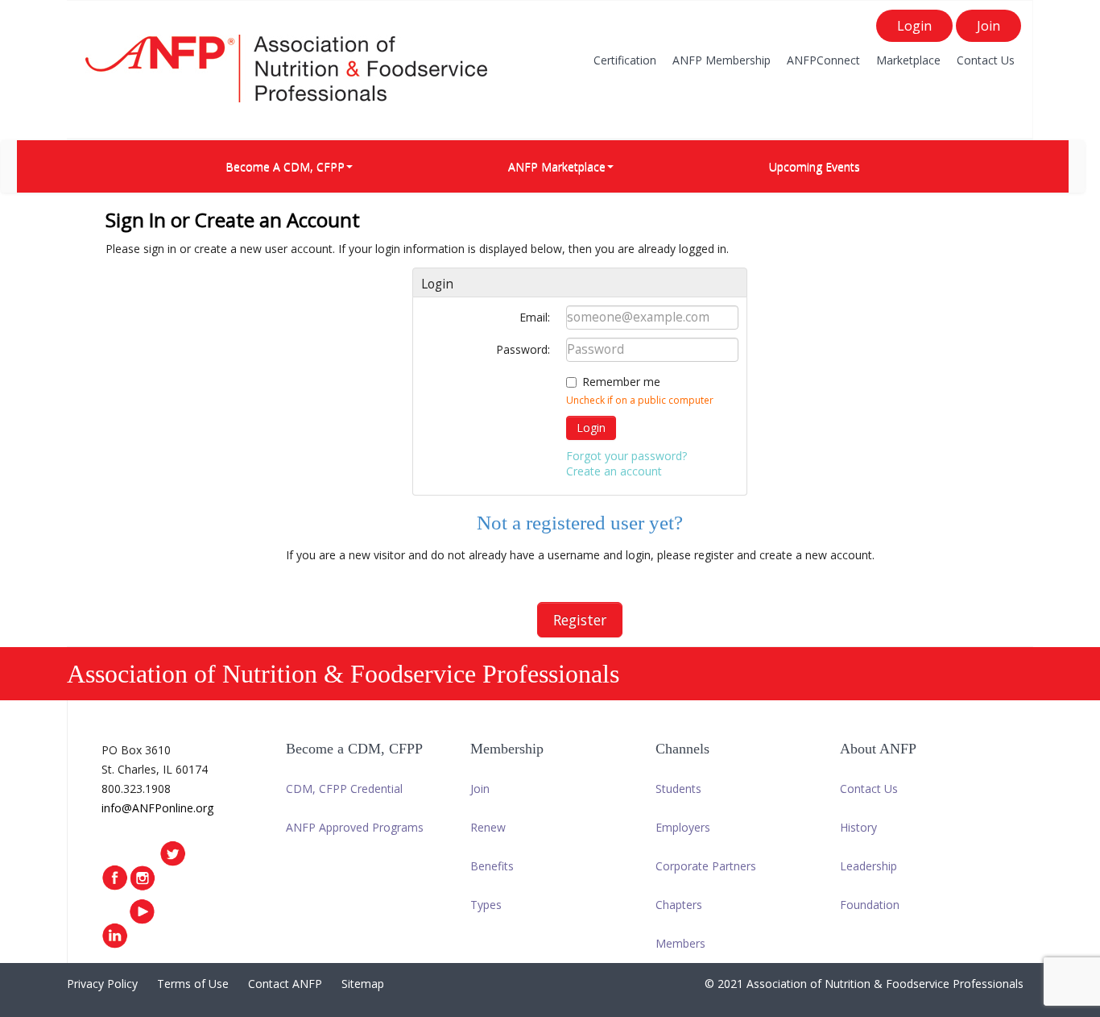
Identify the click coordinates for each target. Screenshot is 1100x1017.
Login (914, 26)
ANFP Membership (721, 60)
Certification (624, 60)
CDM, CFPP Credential (344, 788)
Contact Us (986, 60)
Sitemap (362, 983)
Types (486, 904)
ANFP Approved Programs (355, 827)
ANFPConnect (823, 60)
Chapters (678, 904)
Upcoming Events (814, 166)
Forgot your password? (626, 455)
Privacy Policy (102, 983)
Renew (488, 827)
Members (680, 943)
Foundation (869, 904)
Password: (523, 349)
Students (678, 788)
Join (988, 26)
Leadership (868, 866)
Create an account (614, 471)
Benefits (492, 866)
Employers (682, 827)
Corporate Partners (705, 866)
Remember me (621, 381)
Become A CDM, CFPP (285, 166)
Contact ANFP (285, 983)
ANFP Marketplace (557, 166)
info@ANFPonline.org (157, 808)
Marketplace (908, 60)
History (858, 827)
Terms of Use (193, 983)
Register (579, 619)
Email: (534, 317)
